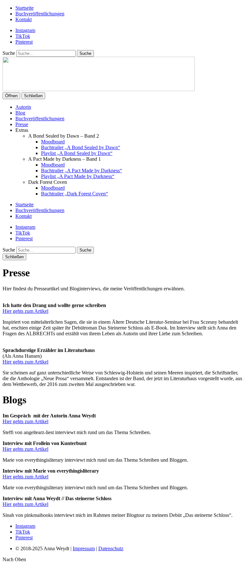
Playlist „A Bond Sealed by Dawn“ (76, 153)
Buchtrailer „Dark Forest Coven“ (74, 193)
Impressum (84, 548)
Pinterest (24, 42)
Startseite (24, 8)
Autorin (23, 107)
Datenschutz (110, 548)
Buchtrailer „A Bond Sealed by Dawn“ (80, 147)
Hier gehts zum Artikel (25, 311)
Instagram (25, 30)
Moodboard (53, 141)
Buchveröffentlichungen (39, 13)
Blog (20, 113)
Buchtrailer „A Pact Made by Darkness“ (81, 170)
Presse (21, 124)
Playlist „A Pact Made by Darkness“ (77, 176)
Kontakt (23, 19)
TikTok (22, 36)
